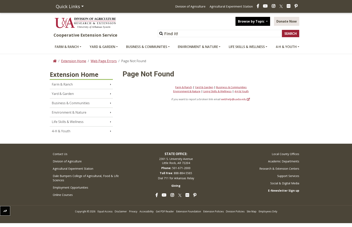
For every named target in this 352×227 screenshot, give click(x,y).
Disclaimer (121, 211)
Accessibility (147, 211)
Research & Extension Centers (279, 169)
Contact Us (60, 154)
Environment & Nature (198, 47)
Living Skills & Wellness (217, 91)
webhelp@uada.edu (233, 99)
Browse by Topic (251, 21)
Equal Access (105, 211)
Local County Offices (285, 154)
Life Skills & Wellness (247, 47)
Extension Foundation (188, 211)
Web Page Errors (104, 61)
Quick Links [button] (68, 6)
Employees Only (268, 211)
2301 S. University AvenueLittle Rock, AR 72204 (176, 161)
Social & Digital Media (284, 183)
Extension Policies (213, 211)
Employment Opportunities (70, 187)
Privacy (133, 211)
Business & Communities (146, 47)
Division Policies (235, 211)
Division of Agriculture (190, 6)
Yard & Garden (102, 47)
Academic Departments (283, 161)
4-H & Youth (286, 47)
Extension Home (73, 61)
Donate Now (286, 21)
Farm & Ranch (67, 47)
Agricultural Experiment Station (231, 6)
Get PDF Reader (165, 211)
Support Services (288, 176)
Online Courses (63, 195)
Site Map (251, 211)
